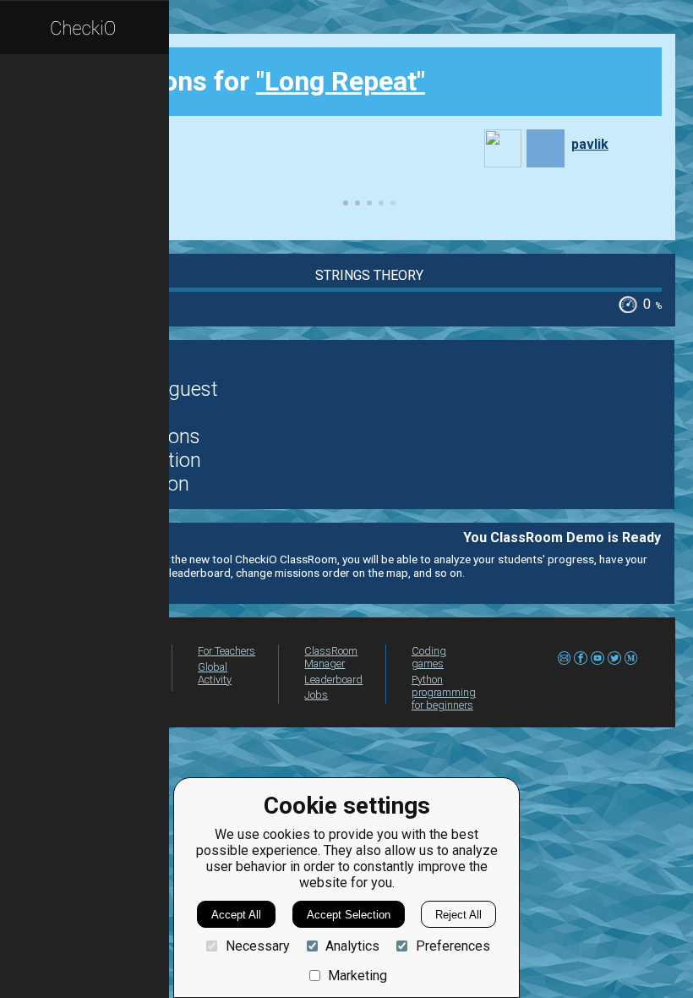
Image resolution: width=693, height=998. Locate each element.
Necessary (257, 946)
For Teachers (226, 650)
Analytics (352, 946)
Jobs (316, 694)
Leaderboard (333, 679)
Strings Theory (369, 275)
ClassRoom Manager (330, 657)
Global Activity (215, 673)
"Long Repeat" (340, 81)
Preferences (452, 946)
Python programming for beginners (444, 692)
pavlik (589, 144)
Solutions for (258, 81)
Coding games (429, 657)
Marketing (357, 976)
